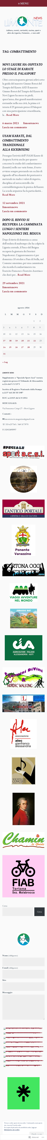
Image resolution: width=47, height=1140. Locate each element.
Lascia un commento (14, 127)
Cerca (4, 905)
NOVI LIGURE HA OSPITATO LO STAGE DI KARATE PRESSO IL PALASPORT (22, 69)
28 (28, 347)
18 (10, 340)
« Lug (5, 362)
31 (4, 353)
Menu (24, 3)
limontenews (31, 123)
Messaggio (7, 992)
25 (10, 347)
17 (4, 340)
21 (28, 340)
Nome (10, 955)
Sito (4, 980)
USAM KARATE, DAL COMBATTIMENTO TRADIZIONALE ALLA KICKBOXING (17, 143)
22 (34, 340)
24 (4, 347)
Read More (12, 115)
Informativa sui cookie (12, 1130)
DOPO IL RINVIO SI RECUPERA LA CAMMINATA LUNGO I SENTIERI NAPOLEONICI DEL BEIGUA (22, 227)
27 (22, 347)
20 (22, 340)
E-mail (10, 967)
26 (16, 347)
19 (16, 340)
